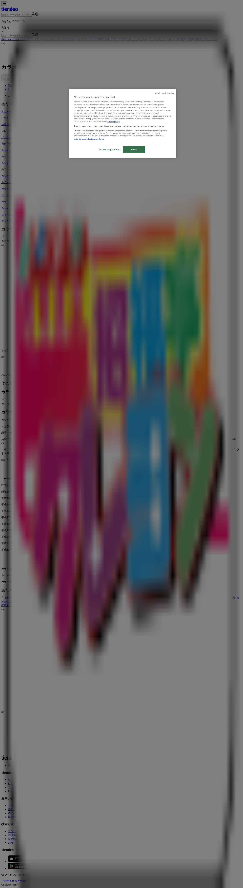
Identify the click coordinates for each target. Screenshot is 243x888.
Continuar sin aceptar (164, 93)
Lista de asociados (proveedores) (89, 139)
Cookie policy (113, 121)
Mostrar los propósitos (110, 149)
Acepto (134, 149)
